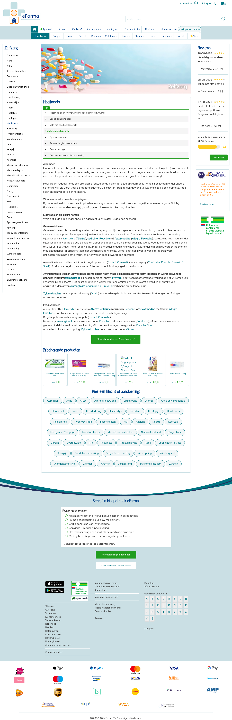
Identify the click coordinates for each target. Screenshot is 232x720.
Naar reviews (218, 157)
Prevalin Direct (145, 325)
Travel (180, 36)
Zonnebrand (125, 463)
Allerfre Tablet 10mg (177, 373)
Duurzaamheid (53, 634)
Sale (195, 36)
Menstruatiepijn (91, 432)
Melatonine (111, 36)
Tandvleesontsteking (87, 453)
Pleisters (125, 36)
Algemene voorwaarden (58, 645)
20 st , (79, 382)
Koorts (156, 421)
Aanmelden (186, 3)
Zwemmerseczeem (150, 463)
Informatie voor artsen (106, 597)
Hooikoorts (173, 411)
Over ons (50, 609)
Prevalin (166, 262)
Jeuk (125, 421)
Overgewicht (74, 442)
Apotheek (48, 29)
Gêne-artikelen (152, 586)
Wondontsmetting (64, 463)
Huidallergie (60, 421)
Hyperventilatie (83, 421)
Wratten (105, 463)
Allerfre (81, 238)
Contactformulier (54, 652)
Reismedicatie (132, 29)
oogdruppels (85, 286)
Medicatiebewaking (105, 604)
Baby (69, 36)
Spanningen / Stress (170, 442)
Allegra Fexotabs (142, 238)
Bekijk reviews (207, 204)
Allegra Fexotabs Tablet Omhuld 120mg (79, 374)
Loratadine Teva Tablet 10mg (55, 374)
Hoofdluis (135, 411)
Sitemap (49, 606)
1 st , (128, 382)
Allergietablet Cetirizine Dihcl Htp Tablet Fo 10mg (104, 374)
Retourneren (52, 631)
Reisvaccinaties (103, 611)
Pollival (112, 262)
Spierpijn (62, 453)
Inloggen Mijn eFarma (106, 583)
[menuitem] (20, 55)
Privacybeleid (52, 641)
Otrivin (94, 293)
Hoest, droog (93, 411)
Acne (69, 400)
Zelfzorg (41, 36)
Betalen (49, 627)
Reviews (204, 47)
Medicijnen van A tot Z (155, 593)
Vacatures (50, 613)
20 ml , (152, 382)
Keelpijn (140, 421)
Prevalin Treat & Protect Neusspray (153, 374)
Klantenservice (169, 29)
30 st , (55, 382)
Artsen (62, 29)
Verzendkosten (53, 620)
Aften (83, 400)
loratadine (69, 238)
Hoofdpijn (153, 411)
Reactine (104, 238)
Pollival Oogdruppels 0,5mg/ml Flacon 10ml (128, 374)
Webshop (149, 583)
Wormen (88, 463)
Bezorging (50, 623)
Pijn (91, 442)
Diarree (149, 400)
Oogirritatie (175, 432)
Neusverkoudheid (151, 432)
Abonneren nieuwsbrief (107, 586)
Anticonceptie (94, 29)
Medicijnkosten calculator (108, 607)
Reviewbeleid (52, 637)
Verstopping (145, 453)
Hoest (75, 411)
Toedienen (167, 36)
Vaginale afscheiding (118, 453)
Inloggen (207, 3)
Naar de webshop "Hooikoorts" (116, 339)
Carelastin (123, 262)
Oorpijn (55, 442)
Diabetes (96, 36)
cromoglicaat (72, 277)
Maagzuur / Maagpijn (62, 432)
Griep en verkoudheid (173, 400)
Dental (82, 36)
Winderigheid (167, 453)
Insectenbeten (108, 421)
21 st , (177, 382)
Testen (152, 36)
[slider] (219, 53)
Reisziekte (106, 442)
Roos (148, 442)
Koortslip (173, 421)
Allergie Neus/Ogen (105, 400)
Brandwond (130, 400)
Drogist (56, 36)
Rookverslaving (128, 442)
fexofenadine (122, 238)
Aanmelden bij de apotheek (116, 554)
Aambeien (53, 400)
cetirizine (92, 238)
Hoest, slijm (115, 411)
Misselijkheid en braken (120, 432)
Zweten (173, 463)
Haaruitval (58, 411)
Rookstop (150, 29)
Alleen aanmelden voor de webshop (116, 565)
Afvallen (76, 29)
